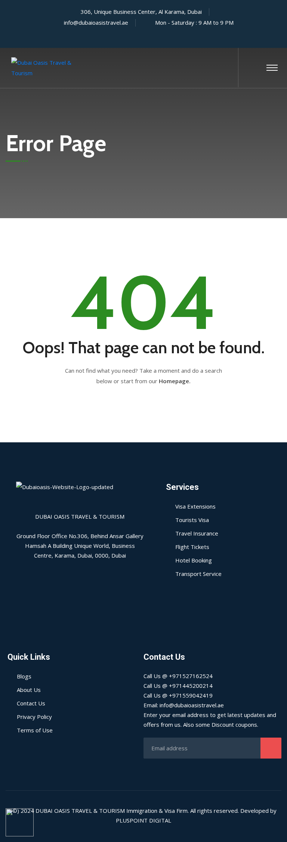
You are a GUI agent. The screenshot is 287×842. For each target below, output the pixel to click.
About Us (29, 689)
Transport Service (198, 573)
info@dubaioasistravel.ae (96, 22)
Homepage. (175, 381)
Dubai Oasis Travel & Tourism (80, 810)
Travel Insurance (196, 533)
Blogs (24, 676)
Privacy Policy (34, 716)
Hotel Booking (193, 560)
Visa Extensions (195, 506)
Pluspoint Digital (143, 820)
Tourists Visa (192, 520)
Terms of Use (35, 730)
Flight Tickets (192, 546)
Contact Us (31, 703)
